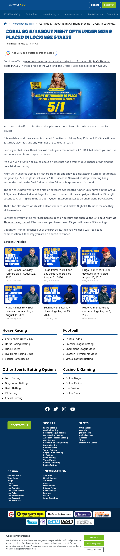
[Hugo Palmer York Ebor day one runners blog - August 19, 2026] (22, 294)
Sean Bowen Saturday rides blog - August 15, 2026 (57, 311)
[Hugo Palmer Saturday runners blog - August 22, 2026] (22, 257)
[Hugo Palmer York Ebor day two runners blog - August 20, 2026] (98, 257)
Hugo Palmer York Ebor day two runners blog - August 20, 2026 (96, 273)
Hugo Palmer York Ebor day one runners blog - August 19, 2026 (19, 311)
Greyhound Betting (16, 383)
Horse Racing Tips (23, 23)
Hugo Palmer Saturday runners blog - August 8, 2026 (96, 311)
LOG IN (95, 4)
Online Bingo (73, 378)
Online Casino (74, 383)
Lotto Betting (12, 378)
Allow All (94, 537)
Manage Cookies (94, 550)
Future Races (12, 349)
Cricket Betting (13, 398)
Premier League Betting (80, 344)
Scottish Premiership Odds (81, 354)
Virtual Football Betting (79, 359)
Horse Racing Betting (17, 344)
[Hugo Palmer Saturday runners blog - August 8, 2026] (98, 294)
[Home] (5, 23)
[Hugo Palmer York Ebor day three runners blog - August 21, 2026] (60, 257)
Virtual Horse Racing (17, 359)
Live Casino (72, 388)
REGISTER (109, 4)
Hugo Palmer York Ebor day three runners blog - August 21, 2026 (58, 273)
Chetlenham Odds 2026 (19, 339)
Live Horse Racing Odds (19, 354)
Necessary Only (94, 543)
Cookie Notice (30, 546)
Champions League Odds (80, 349)
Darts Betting (13, 388)
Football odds (74, 339)
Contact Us (19, 425)
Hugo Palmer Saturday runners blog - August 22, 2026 (21, 273)
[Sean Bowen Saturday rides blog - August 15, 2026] (60, 294)
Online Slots (73, 393)
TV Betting (11, 393)
